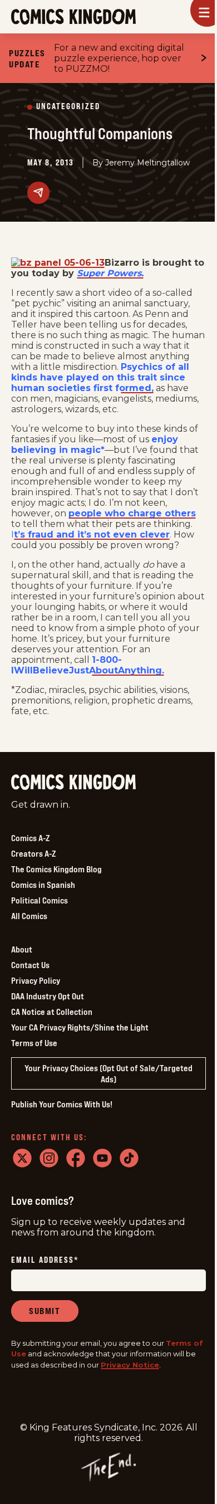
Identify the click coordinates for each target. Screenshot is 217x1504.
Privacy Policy (35, 980)
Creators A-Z (33, 853)
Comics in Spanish (43, 884)
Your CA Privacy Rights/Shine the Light (80, 1027)
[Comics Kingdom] (73, 782)
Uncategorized (68, 106)
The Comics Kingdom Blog (56, 869)
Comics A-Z (30, 837)
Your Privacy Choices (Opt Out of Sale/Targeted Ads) (108, 1073)
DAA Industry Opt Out (47, 996)
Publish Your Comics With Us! (61, 1104)
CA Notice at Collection (51, 1011)
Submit (45, 1310)
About (21, 949)
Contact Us (30, 964)
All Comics (29, 915)
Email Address (45, 1260)
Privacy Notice (130, 1364)
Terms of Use (34, 1042)
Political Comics (39, 900)
